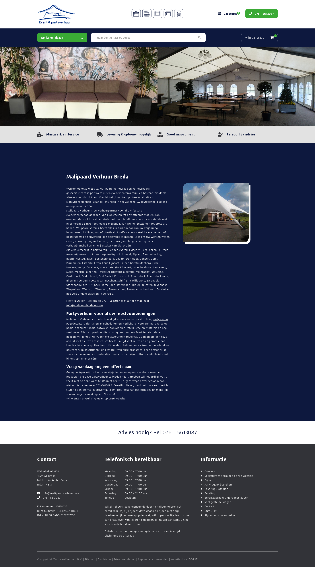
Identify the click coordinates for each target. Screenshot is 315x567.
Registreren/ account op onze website (229, 475)
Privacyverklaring (124, 559)
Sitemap (90, 559)
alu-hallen (92, 323)
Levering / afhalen (216, 488)
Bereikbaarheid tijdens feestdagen (226, 497)
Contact (209, 506)
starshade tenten (111, 323)
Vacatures (231, 13)
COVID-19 (211, 510)
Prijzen (209, 480)
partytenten (160, 319)
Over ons (210, 471)
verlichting (130, 323)
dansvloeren (117, 327)
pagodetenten (75, 323)
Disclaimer (104, 559)
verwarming (145, 323)
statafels (151, 327)
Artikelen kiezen (52, 37)
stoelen (140, 327)
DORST (193, 559)
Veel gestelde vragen (218, 502)
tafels (130, 327)
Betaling (210, 493)
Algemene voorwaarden (220, 515)
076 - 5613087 (180, 432)
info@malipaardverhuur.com (84, 305)
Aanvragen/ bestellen (218, 484)
